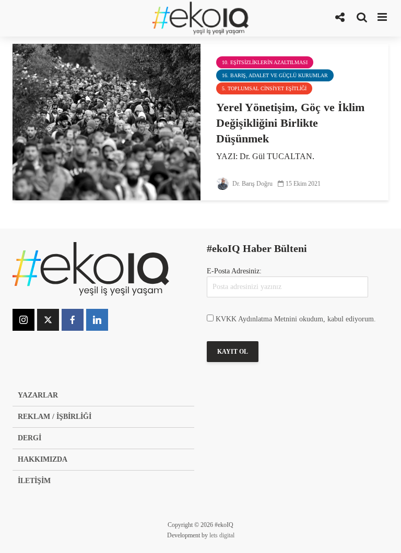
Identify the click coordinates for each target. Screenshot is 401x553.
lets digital (221, 535)
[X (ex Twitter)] (48, 320)
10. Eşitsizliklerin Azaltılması (265, 62)
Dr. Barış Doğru (252, 183)
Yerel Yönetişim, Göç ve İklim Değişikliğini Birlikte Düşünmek (290, 123)
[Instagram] (23, 320)
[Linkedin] (97, 320)
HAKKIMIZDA (42, 459)
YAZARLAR (38, 395)
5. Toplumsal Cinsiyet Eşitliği (264, 88)
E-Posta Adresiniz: (234, 271)
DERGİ (29, 438)
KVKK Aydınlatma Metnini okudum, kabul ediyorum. (296, 319)
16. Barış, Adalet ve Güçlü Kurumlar (275, 75)
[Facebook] (73, 320)
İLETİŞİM (34, 481)
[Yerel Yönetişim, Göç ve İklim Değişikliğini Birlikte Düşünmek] (106, 121)
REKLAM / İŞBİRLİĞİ (54, 416)
